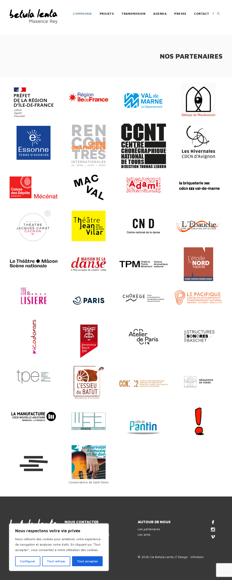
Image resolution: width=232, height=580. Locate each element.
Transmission (133, 13)
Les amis (144, 534)
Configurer (27, 561)
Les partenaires (149, 529)
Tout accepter (87, 561)
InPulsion (197, 557)
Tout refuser (56, 561)
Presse (180, 13)
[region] (59, 547)
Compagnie (82, 13)
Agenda (160, 13)
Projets (107, 13)
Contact (201, 13)
